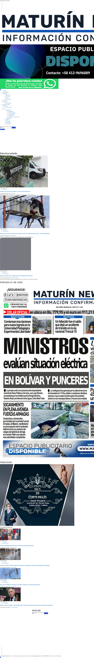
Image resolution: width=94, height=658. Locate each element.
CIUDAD (4, 91)
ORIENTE (7, 119)
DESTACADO (8, 124)
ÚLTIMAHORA (8, 118)
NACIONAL (5, 102)
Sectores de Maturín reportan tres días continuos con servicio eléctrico (20, 584)
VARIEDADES (8, 110)
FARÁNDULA (10, 111)
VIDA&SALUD (11, 115)
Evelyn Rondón (13, 547)
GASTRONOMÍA (11, 113)
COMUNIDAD (6, 92)
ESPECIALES (8, 121)
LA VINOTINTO (9, 107)
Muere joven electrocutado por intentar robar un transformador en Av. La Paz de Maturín (25, 233)
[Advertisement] (47, 140)
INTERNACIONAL (6, 104)
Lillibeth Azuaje (12, 193)
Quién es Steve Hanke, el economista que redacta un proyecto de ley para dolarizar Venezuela (26, 605)
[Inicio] (0, 89)
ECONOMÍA (8, 103)
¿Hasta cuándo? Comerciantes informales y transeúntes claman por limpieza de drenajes (25, 565)
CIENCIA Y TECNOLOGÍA (13, 117)
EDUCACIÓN (8, 99)
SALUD (7, 98)
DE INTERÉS (8, 122)
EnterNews (52, 655)
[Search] (0, 125)
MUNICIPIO (8, 95)
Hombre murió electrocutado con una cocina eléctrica (15, 191)
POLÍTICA (8, 96)
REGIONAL (5, 93)
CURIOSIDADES (11, 114)
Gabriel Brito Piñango (14, 277)
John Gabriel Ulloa (14, 607)
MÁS (4, 108)
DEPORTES (5, 106)
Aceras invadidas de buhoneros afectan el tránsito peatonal (16, 545)
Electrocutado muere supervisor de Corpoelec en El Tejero (16, 275)
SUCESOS (5, 100)
